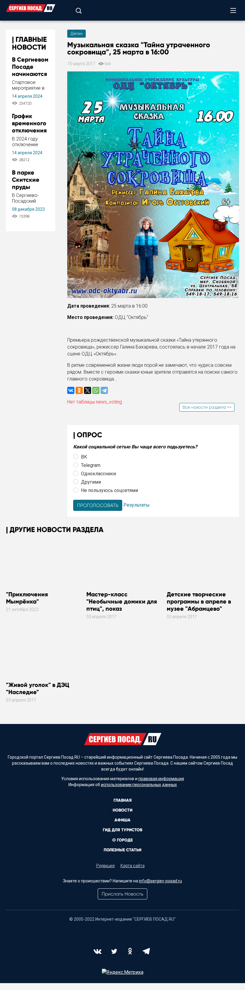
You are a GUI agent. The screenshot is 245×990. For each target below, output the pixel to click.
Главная (123, 800)
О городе (122, 840)
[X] (87, 390)
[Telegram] (104, 390)
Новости (122, 810)
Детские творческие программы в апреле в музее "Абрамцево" (199, 601)
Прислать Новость (122, 894)
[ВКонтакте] (70, 390)
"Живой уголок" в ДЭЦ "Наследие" (37, 688)
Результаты (136, 505)
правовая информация (161, 778)
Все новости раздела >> (207, 407)
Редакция (105, 865)
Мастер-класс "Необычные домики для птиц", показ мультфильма (121, 605)
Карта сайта (132, 865)
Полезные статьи (122, 849)
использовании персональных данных (139, 784)
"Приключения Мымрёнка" (27, 598)
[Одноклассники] (79, 390)
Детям (76, 33)
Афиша (122, 820)
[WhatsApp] (95, 390)
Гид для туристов (122, 829)
